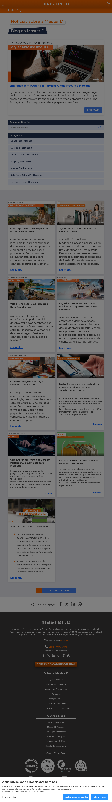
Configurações (9, 797)
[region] (56, 789)
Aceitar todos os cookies (76, 797)
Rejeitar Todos (99, 797)
